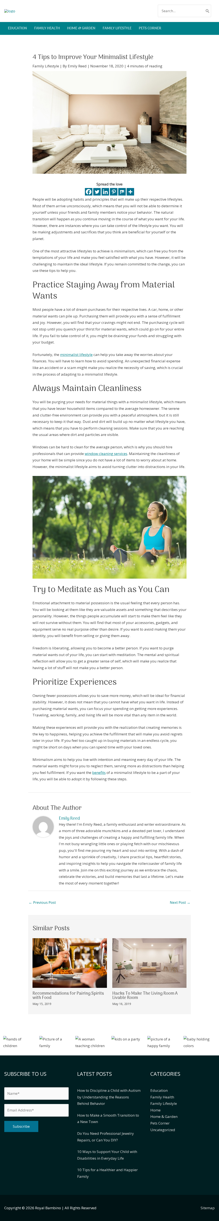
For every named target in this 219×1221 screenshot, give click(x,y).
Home (155, 1110)
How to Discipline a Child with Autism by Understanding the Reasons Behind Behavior (109, 1097)
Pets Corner (160, 1123)
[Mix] (122, 192)
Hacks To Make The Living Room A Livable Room (145, 995)
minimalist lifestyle (76, 354)
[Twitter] (97, 192)
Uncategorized (162, 1129)
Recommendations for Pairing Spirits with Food (68, 995)
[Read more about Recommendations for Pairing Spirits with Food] (70, 962)
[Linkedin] (105, 192)
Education (159, 1090)
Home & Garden (164, 1116)
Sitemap (208, 1207)
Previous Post (42, 902)
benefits (99, 772)
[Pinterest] (113, 192)
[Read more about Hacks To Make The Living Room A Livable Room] (149, 962)
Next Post (180, 902)
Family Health (162, 1097)
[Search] (207, 11)
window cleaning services (106, 453)
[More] (130, 192)
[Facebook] (88, 192)
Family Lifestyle (46, 66)
